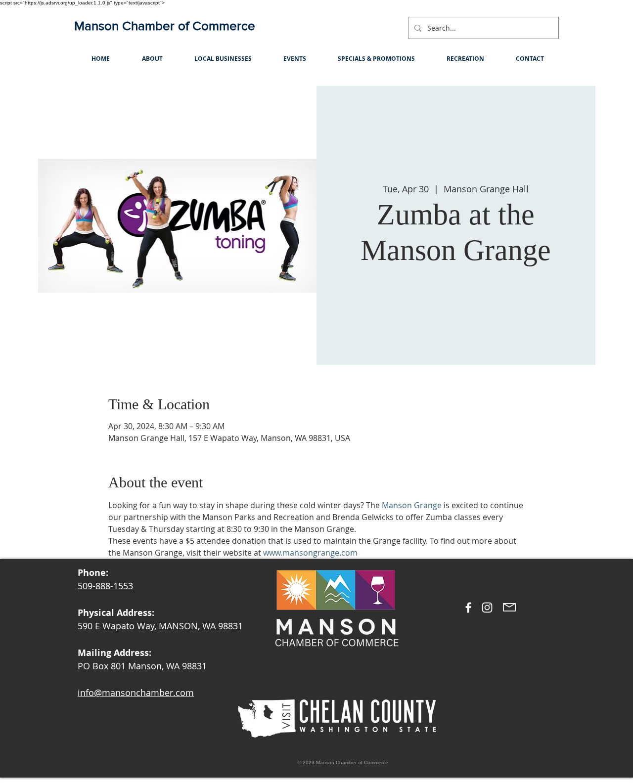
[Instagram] (487, 607)
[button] (152, 58)
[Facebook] (468, 607)
